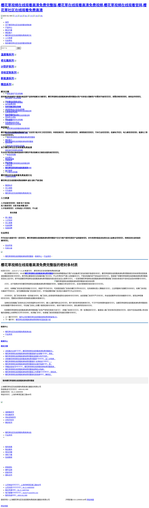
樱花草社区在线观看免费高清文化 (18, 35)
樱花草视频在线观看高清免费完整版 (19, 256)
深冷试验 (8, 120)
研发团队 (8, 467)
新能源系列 (7, 78)
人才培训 (8, 220)
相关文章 (4, 346)
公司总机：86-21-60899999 (19, 487)
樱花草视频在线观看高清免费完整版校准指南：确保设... (28, 374)
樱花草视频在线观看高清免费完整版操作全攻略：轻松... (29, 354)
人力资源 (8, 38)
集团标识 (8, 185)
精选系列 (6, 84)
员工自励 (8, 188)
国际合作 (8, 475)
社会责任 (8, 40)
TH (36, 16)
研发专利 (8, 472)
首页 (7, 22)
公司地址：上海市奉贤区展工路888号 (23, 485)
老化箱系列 (7, 60)
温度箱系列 (7, 54)
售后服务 (8, 449)
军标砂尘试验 (10, 117)
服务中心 (8, 442)
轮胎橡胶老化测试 (12, 122)
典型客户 (8, 33)
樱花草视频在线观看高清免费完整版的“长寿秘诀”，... (28, 361)
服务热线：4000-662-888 (16, 495)
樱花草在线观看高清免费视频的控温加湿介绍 (33, 320)
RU (26, 16)
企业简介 (8, 157)
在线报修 (8, 457)
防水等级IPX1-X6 (12, 115)
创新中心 (8, 462)
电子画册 (8, 170)
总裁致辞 (8, 160)
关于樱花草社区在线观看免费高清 (18, 25)
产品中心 (8, 27)
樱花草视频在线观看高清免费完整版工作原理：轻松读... (31, 372)
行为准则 (8, 190)
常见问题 (8, 452)
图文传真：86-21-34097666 (17, 490)
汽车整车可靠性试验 (13, 101)
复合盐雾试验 (10, 104)
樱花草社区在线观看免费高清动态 (18, 332)
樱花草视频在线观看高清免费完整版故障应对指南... (25, 369)
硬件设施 (8, 470)
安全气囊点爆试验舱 (13, 107)
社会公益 (8, 248)
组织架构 (8, 163)
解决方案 (8, 30)
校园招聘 (8, 228)
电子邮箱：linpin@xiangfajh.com (21, 493)
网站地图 (90, 500)
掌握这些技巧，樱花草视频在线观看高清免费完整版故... (30, 367)
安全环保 (8, 245)
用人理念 (8, 217)
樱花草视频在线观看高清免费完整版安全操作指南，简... (28, 364)
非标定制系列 (9, 72)
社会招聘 (8, 225)
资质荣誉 (8, 165)
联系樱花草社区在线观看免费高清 (18, 43)
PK (41, 16)
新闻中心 (38, 256)
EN (21, 16)
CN (16, 16)
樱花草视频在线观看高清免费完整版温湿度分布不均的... (26, 356)
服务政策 (8, 447)
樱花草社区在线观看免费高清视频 (18, 168)
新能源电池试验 (11, 112)
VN (31, 16)
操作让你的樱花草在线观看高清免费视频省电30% (38, 317)
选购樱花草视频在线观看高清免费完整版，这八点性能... (30, 359)
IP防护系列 (7, 66)
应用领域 (8, 142)
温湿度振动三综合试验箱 (14, 109)
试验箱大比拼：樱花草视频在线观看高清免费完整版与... (29, 351)
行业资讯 (47, 256)
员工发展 (8, 223)
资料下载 (8, 455)
